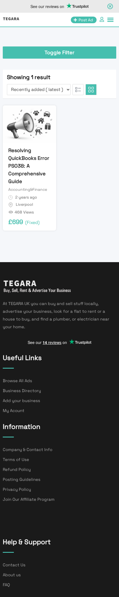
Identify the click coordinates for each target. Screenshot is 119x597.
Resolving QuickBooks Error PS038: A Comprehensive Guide (28, 165)
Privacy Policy (17, 489)
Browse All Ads (17, 380)
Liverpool (24, 204)
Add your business (21, 400)
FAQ (6, 584)
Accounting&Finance (27, 189)
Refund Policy (17, 469)
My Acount (13, 410)
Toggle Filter (59, 52)
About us (12, 574)
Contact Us (14, 564)
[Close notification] (110, 6)
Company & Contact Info (27, 449)
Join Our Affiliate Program (29, 499)
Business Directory (22, 390)
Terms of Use (16, 459)
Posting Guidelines (21, 479)
